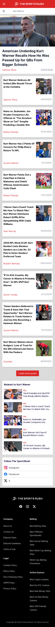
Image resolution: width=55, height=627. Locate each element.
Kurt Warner (18, 11)
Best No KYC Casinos (39, 585)
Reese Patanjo (10, 132)
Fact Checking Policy (13, 577)
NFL (25, 390)
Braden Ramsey (11, 263)
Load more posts (27, 373)
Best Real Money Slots (40, 591)
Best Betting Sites (38, 526)
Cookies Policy (10, 565)
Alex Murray (9, 231)
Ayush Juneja (10, 294)
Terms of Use (9, 549)
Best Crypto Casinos (39, 579)
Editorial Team (9, 537)
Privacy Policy (9, 588)
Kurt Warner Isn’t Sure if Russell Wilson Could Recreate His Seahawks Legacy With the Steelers (35, 434)
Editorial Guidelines (12, 543)
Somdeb (7, 361)
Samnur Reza (9, 69)
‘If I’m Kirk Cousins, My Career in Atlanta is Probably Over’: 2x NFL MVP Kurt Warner (37, 447)
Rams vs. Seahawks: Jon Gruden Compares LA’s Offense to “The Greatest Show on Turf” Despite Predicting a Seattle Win (35, 421)
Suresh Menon (10, 163)
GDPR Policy (9, 582)
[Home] (29, 4)
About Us (7, 526)
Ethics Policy (9, 571)
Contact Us (8, 532)
